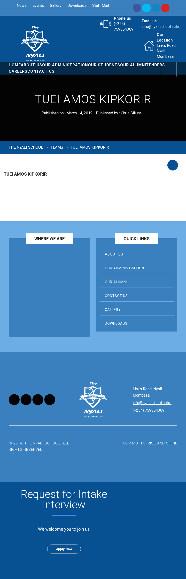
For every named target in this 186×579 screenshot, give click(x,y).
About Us (31, 65)
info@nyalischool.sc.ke (161, 26)
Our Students (104, 65)
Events (38, 5)
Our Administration (65, 65)
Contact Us (40, 71)
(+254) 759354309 (148, 410)
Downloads (76, 5)
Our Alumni (133, 65)
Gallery (56, 5)
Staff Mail (100, 5)
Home (15, 65)
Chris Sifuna (131, 113)
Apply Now (64, 549)
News (22, 5)
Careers (18, 71)
